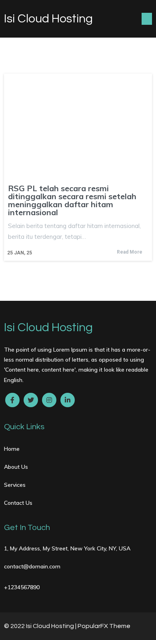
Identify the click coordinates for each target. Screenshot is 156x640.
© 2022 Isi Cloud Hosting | (41, 626)
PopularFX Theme (104, 626)
